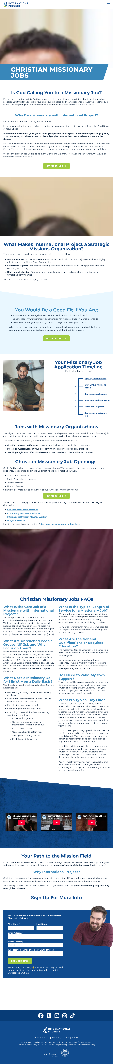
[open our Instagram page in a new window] (64, 1015)
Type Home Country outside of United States (31, 949)
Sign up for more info (95, 378)
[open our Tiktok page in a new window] (72, 1015)
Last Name (42, 924)
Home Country (15, 941)
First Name (13, 924)
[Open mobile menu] (108, 4)
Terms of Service (83, 1044)
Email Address (15, 933)
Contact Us (42, 1037)
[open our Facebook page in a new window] (41, 1015)
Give (75, 1037)
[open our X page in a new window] (49, 1015)
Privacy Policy (60, 1037)
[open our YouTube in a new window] (57, 1015)
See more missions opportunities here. (60, 524)
